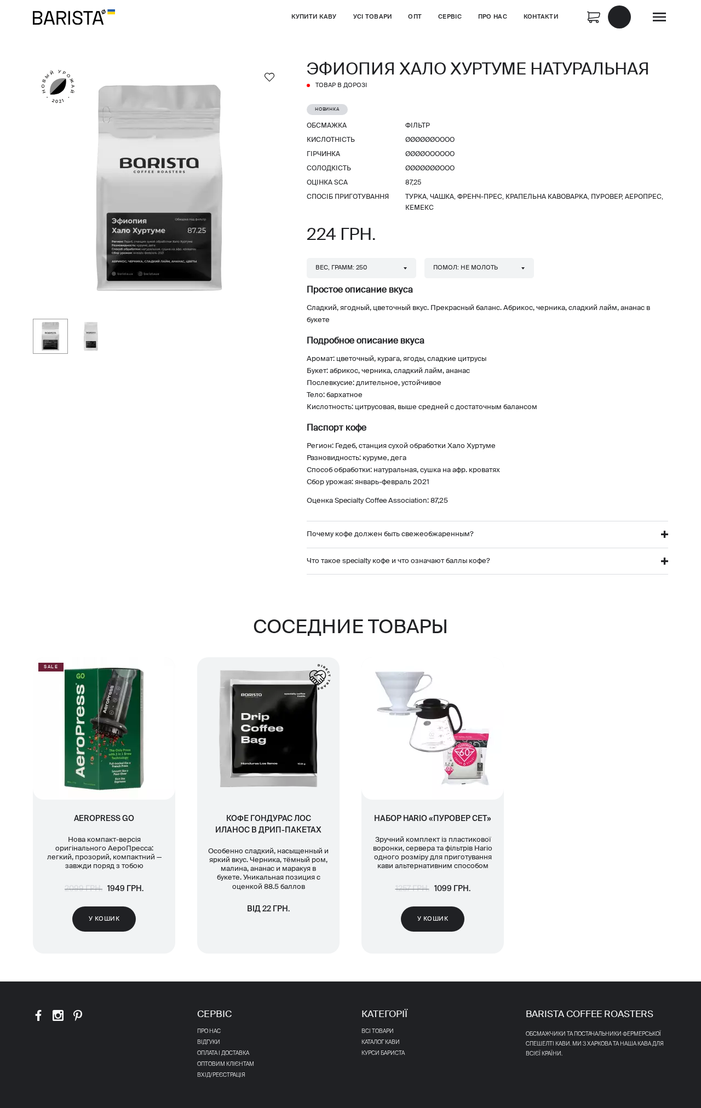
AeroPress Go (104, 819)
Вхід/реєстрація (221, 1075)
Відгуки (208, 1042)
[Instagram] (58, 1015)
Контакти (541, 17)
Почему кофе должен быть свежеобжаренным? (390, 534)
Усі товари (372, 17)
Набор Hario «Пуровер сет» (432, 819)
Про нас (492, 17)
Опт (415, 17)
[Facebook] (38, 1015)
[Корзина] (609, 16)
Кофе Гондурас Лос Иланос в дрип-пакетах (268, 824)
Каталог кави (380, 1042)
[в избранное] (269, 77)
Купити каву (314, 17)
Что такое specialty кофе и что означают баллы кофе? (398, 561)
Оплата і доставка (223, 1053)
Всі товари (377, 1031)
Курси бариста (383, 1053)
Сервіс (450, 17)
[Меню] (659, 17)
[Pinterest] (77, 1015)
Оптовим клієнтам (225, 1064)
